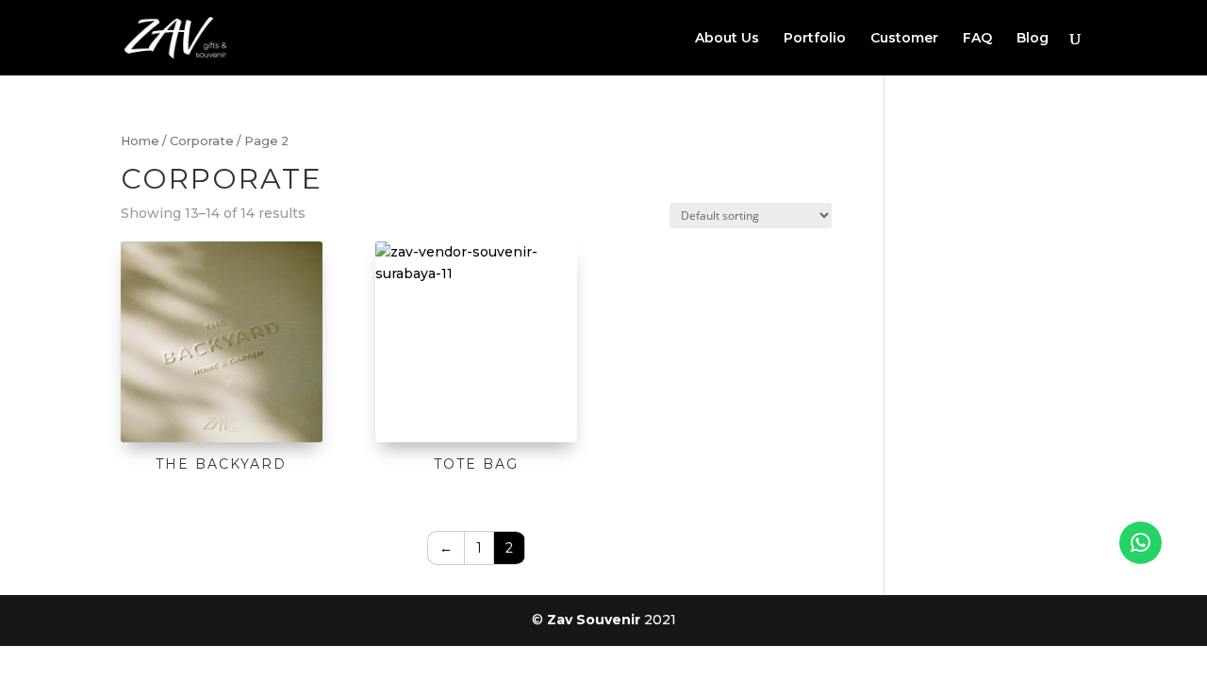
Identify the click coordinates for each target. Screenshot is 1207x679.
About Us (727, 38)
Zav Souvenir (593, 619)
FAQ (977, 38)
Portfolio (815, 38)
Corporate (202, 141)
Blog (1033, 38)
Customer (904, 38)
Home (140, 141)
